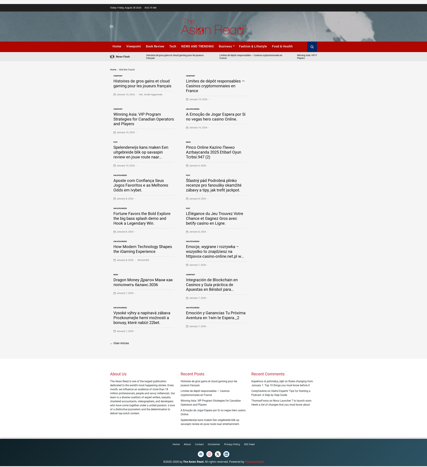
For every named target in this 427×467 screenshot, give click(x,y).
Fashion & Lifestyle (253, 46)
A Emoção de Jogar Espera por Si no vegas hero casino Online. (216, 117)
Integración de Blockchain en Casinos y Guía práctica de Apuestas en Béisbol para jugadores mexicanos (212, 287)
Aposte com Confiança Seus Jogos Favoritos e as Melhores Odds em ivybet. (140, 185)
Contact (199, 444)
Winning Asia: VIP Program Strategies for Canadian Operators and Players (143, 119)
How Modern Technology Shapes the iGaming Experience (142, 249)
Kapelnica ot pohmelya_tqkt (267, 381)
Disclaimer (214, 444)
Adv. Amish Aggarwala (150, 94)
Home (117, 46)
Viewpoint (133, 46)
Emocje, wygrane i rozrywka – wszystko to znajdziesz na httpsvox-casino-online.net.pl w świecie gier (213, 253)
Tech (172, 46)
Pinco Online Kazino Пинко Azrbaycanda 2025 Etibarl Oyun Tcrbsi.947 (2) (213, 152)
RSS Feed (249, 444)
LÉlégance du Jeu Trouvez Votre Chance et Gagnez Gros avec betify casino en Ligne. (214, 218)
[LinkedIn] (226, 454)
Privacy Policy (232, 444)
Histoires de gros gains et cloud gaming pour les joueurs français (142, 83)
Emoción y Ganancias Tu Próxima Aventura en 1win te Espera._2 (216, 315)
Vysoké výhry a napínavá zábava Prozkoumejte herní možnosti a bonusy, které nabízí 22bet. (141, 318)
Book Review (155, 46)
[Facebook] (201, 454)
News (188, 142)
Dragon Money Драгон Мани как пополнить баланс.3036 (143, 282)
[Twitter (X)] (218, 454)
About (187, 444)
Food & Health (282, 46)
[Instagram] (209, 454)
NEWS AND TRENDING (197, 46)
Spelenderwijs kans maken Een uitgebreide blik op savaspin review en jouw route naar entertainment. (140, 154)
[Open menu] (111, 26)
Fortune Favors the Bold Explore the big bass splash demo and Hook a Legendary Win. (141, 218)
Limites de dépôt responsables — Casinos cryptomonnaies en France (215, 86)
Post (115, 142)
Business (225, 46)
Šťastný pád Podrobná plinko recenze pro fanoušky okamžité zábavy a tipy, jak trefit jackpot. (214, 185)
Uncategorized (192, 109)
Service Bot (143, 260)
